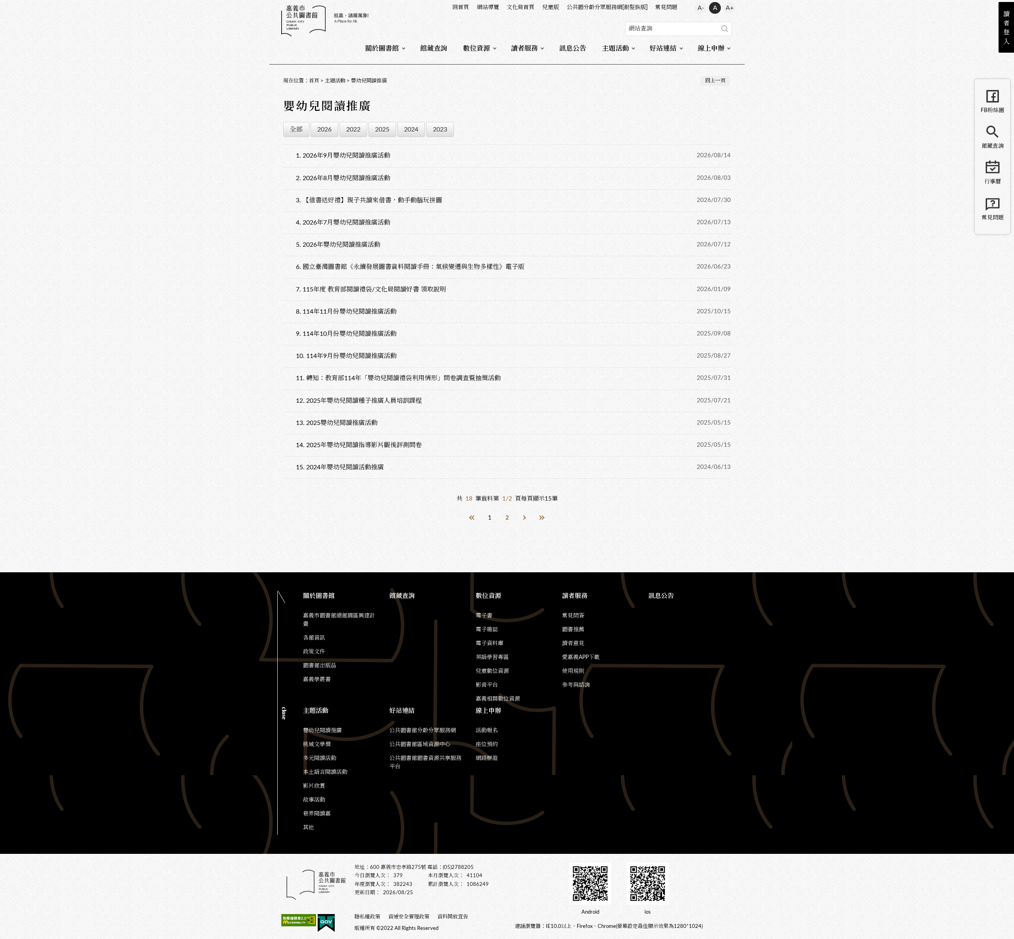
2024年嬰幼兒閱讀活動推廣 (340, 467)
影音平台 (487, 685)
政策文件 (314, 652)
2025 (382, 129)
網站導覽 (488, 7)
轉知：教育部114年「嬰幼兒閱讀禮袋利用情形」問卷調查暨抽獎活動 (398, 378)
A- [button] (701, 8)
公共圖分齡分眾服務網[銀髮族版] (607, 7)
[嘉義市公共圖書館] (324, 20)
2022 (353, 129)
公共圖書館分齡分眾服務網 (422, 730)
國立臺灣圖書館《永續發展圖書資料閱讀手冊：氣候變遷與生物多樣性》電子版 (410, 267)
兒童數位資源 (492, 671)
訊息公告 (572, 48)
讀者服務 (524, 48)
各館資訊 (314, 638)
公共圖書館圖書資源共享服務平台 (425, 762)
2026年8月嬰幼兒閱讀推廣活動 (343, 178)
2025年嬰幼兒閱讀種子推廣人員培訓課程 (359, 401)
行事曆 (992, 182)
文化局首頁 (520, 7)
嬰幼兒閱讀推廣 (369, 81)
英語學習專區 (492, 657)
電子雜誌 (487, 629)
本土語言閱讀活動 (325, 772)
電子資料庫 (489, 643)
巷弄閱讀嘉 (317, 814)
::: (281, 6)
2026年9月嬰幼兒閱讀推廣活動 (343, 155)
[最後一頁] (542, 517)
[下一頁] (524, 517)
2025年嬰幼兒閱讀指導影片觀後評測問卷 (359, 445)
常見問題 (666, 7)
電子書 (484, 616)
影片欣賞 (314, 786)
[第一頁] (472, 517)
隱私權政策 (367, 917)
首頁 (314, 81)
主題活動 (615, 48)
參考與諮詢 (576, 685)
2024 (411, 129)
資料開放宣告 (452, 917)
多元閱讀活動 (319, 758)
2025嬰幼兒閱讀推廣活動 (336, 423)
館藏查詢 (433, 48)
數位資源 (476, 48)
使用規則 (573, 671)
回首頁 (460, 7)
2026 (324, 129)
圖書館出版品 (319, 666)
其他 (308, 827)
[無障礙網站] (298, 921)
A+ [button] (730, 8)
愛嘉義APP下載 (581, 657)
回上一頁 (715, 81)
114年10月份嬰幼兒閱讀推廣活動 (346, 334)
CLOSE (284, 713)
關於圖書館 (382, 48)
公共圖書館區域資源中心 (419, 744)
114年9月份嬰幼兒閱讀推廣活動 (346, 356)
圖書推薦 (573, 629)
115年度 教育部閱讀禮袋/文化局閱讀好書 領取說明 (371, 289)
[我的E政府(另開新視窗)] (326, 924)
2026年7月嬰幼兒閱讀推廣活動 (343, 222)
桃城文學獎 (317, 744)
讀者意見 (573, 643)
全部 (296, 129)
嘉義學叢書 (317, 679)
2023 (440, 129)
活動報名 (487, 730)
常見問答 (573, 616)
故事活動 (314, 800)
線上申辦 (711, 48)
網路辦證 (487, 758)
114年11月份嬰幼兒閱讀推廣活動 (346, 312)
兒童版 (550, 7)
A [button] (715, 8)
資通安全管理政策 (408, 917)
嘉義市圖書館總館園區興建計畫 (339, 620)
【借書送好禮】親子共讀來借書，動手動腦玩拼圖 (369, 200)
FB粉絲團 (992, 110)
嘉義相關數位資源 (498, 699)
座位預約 (487, 744)
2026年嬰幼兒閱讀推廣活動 (338, 245)
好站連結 (663, 48)
